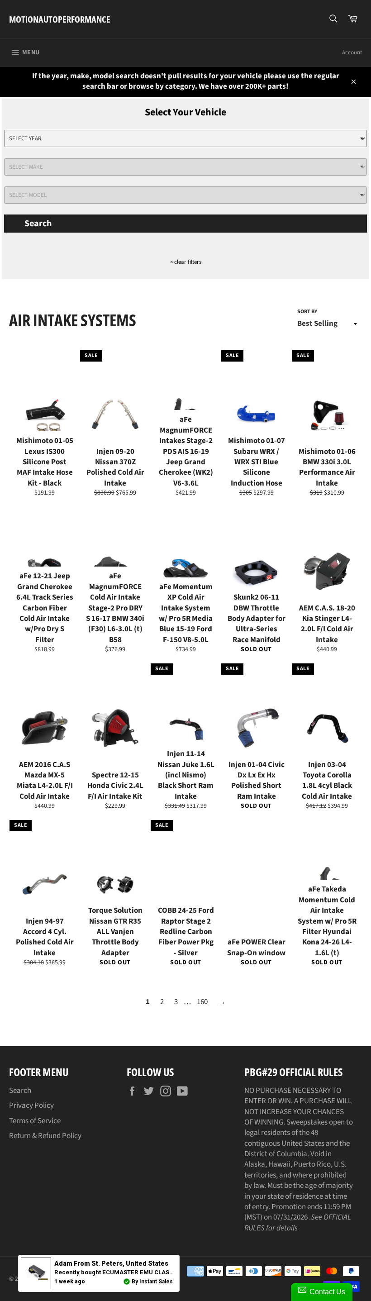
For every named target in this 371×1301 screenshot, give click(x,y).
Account (352, 52)
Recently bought (116, 1272)
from (111, 1263)
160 (202, 1001)
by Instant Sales (152, 1281)
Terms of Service (35, 1120)
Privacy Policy (31, 1105)
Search (38, 223)
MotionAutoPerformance (59, 19)
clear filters (185, 262)
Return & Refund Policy (45, 1135)
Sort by (307, 311)
